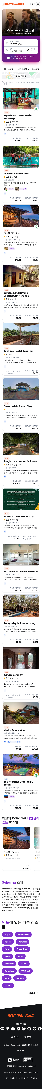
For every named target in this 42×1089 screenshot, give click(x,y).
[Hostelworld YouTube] (29, 1028)
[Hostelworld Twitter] (18, 1028)
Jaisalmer (9, 963)
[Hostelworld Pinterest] (34, 1028)
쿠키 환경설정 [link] (32, 1078)
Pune (6, 949)
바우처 (35, 1073)
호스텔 (6, 112)
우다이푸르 (25, 971)
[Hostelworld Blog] (2, 1028)
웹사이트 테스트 (11, 1078)
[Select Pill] (32, 4)
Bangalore (9, 971)
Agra (6, 978)
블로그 (6, 1045)
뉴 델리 (7, 934)
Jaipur (7, 956)
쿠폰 (30, 1073)
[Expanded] (5, 69)
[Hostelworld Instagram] (24, 1028)
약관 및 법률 (22, 1073)
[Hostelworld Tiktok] (40, 1028)
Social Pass (21, 1050)
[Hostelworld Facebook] (13, 1028)
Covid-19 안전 (15, 742)
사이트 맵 (22, 1078)
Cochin (7, 985)
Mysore (7, 942)
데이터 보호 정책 (10, 1073)
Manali (24, 963)
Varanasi (22, 942)
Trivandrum (21, 949)
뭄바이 (20, 956)
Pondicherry (23, 934)
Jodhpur (20, 978)
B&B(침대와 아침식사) (30, 1045)
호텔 (5, 779)
